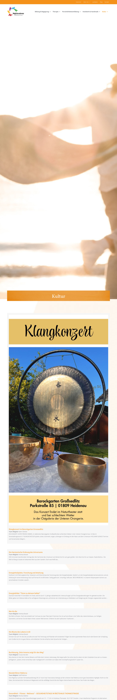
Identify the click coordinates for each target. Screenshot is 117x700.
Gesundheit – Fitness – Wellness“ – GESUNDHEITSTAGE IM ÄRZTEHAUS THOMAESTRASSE (44, 693)
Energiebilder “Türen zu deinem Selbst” (24, 593)
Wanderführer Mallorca (18, 673)
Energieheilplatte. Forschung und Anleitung (26, 572)
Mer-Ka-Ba (13, 611)
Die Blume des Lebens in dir (19, 632)
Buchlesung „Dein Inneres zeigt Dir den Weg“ (27, 652)
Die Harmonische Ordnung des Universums (26, 552)
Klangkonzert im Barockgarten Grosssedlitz (58, 418)
